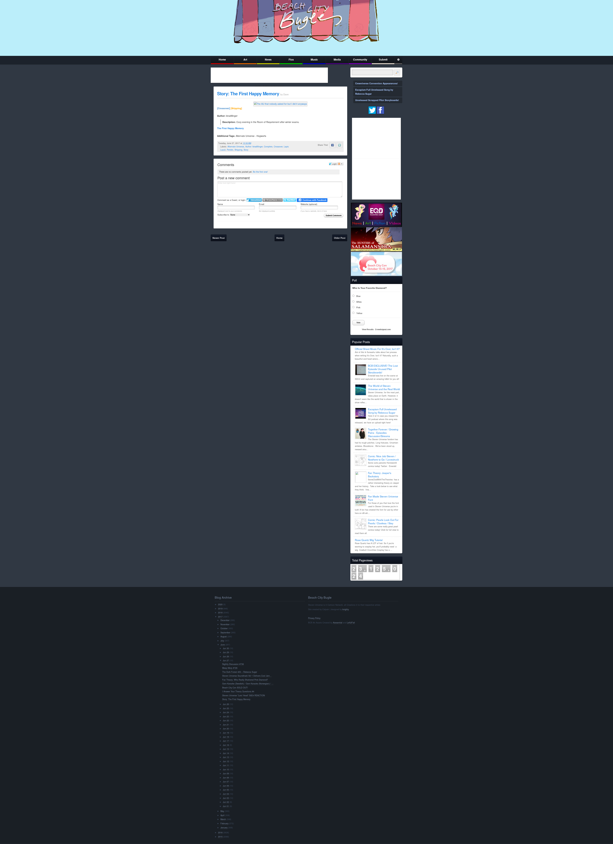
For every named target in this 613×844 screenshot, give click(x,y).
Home (222, 59)
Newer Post (218, 237)
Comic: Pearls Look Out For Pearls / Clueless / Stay (383, 521)
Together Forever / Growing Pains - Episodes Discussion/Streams (383, 433)
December (225, 620)
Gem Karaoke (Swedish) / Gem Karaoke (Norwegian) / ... (247, 683)
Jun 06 (226, 785)
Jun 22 (226, 720)
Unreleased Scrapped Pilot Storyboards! (377, 100)
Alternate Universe (235, 146)
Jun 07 (226, 781)
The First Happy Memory (230, 128)
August (223, 636)
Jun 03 (226, 798)
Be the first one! (260, 171)
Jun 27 (226, 660)
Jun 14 (226, 753)
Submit (383, 59)
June (222, 644)
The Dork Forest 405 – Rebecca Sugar (239, 671)
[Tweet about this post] (339, 145)
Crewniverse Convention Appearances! (376, 83)
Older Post (339, 237)
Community (360, 59)
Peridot (230, 149)
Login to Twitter (289, 200)
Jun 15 (226, 749)
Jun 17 (226, 740)
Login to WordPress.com (272, 200)
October (224, 628)
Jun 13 (226, 757)
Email (261, 204)
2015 (220, 836)
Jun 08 (226, 777)
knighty (345, 609)
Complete (268, 146)
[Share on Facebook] (332, 145)
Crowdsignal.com (383, 329)
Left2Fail (351, 622)
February (224, 823)
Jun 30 (226, 648)
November (225, 624)
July (222, 640)
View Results (368, 329)
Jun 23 (226, 716)
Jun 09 (226, 773)
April (222, 815)
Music (314, 59)
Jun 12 (226, 761)
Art (245, 59)
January (223, 827)
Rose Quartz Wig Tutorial (368, 540)
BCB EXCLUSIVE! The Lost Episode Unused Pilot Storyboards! (383, 369)
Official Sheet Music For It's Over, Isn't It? (377, 349)
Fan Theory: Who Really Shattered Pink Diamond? (245, 679)
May (222, 811)
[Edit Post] (254, 143)
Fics (291, 59)
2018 (220, 612)
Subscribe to (223, 214)
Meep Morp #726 (229, 667)
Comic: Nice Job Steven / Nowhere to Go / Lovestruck (383, 457)
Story (246, 149)
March (223, 819)
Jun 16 (226, 745)
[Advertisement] (269, 75)
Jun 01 (226, 806)
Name (220, 204)
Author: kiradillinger (254, 146)
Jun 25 (226, 708)
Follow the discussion (340, 163)
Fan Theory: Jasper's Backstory (379, 474)
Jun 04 (226, 793)
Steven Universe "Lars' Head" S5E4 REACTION (243, 695)
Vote (358, 323)
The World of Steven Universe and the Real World (384, 387)
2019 (220, 608)
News (268, 59)
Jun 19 (226, 732)
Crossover (278, 146)
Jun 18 (226, 736)
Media (337, 59)
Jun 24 (226, 712)
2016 (220, 832)
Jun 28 (226, 656)
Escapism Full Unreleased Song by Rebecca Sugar (382, 410)
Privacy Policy (314, 618)
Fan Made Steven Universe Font (383, 498)
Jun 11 (226, 765)
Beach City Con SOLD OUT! (235, 687)
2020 (220, 604)
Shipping (238, 149)
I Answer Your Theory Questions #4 (238, 691)
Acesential (337, 622)
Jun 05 (226, 789)
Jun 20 (226, 728)
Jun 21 (226, 724)
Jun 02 (226, 802)
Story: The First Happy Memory (248, 93)
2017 (220, 616)
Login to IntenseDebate (254, 200)
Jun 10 (226, 769)
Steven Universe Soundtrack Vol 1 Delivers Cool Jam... (247, 675)
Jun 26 (226, 704)
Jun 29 (226, 652)
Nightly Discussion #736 (233, 664)
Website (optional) (309, 204)
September (225, 632)
